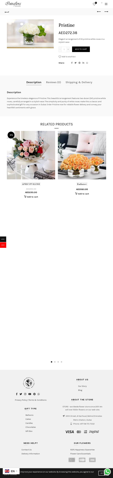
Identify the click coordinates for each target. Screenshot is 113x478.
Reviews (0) (53, 82)
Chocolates (30, 427)
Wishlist (95, 3)
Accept (104, 473)
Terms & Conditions (38, 400)
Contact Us (26, 450)
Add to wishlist (69, 56)
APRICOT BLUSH (31, 184)
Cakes (28, 419)
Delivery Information (30, 454)
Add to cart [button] (32, 197)
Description (33, 82)
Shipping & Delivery (79, 82)
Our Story (82, 386)
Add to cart (81, 49)
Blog (80, 390)
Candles (29, 423)
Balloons (29, 415)
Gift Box (28, 431)
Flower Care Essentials (80, 454)
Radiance (82, 184)
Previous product (99, 12)
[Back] (7, 12)
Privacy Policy (21, 400)
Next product (106, 12)
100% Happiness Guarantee (82, 450)
